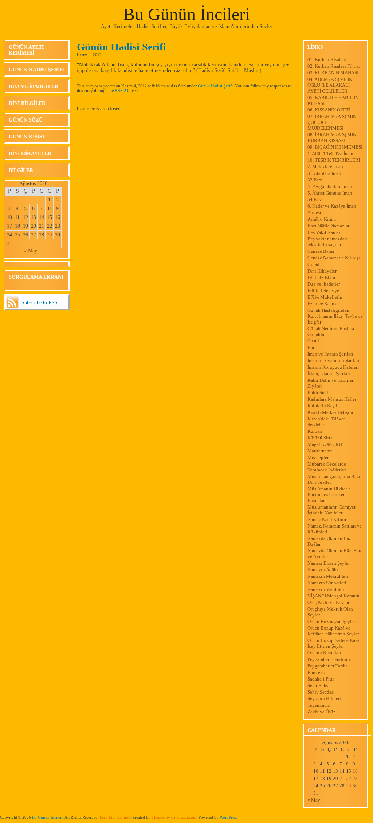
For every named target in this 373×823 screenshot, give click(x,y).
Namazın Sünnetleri (326, 582)
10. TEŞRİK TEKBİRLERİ (333, 160)
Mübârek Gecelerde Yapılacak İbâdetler (326, 467)
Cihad (313, 264)
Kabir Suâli (318, 392)
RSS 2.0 (122, 91)
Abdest (314, 212)
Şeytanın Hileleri (324, 698)
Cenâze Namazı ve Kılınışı (333, 257)
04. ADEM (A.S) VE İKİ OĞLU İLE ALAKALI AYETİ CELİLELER (330, 85)
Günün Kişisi (26, 137)
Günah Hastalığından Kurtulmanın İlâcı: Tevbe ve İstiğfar (335, 316)
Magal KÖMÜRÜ (324, 444)
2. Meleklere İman (325, 166)
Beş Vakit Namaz (324, 232)
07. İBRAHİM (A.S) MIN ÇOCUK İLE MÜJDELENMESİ (331, 122)
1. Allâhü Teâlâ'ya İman (330, 153)
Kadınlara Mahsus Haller (331, 399)
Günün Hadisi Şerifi (37, 69)
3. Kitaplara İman (324, 173)
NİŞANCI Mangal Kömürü (333, 596)
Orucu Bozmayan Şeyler (331, 621)
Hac (311, 347)
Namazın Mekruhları (327, 576)
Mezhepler (318, 457)
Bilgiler (21, 170)
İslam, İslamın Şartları (328, 373)
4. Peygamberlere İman (329, 186)
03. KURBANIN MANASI (332, 72)
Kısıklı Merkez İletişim (330, 412)
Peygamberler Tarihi (327, 666)
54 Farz (314, 199)
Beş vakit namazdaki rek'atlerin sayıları (328, 241)
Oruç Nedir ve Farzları (329, 602)
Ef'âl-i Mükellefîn (324, 297)
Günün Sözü (26, 120)
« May (30, 251)
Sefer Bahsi (318, 685)
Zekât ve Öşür (321, 711)
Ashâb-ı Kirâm (321, 219)
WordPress (228, 817)
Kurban (314, 431)
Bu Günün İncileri (186, 14)
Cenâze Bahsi (320, 251)
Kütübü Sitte (320, 437)
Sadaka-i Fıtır (320, 679)
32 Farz (314, 180)
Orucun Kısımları (324, 652)
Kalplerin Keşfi (322, 405)
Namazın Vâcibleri (325, 589)
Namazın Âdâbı (322, 569)
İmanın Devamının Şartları (333, 360)
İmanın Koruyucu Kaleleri (333, 367)
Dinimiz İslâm (321, 277)
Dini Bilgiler (27, 103)
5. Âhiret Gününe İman (329, 193)
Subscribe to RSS (39, 302)
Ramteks (316, 672)
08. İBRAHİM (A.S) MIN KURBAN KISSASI (331, 137)
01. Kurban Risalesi (326, 59)
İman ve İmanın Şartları (330, 354)
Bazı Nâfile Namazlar (328, 225)
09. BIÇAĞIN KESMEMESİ (334, 147)
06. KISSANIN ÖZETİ (328, 110)
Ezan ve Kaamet (323, 303)
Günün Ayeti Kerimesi (26, 50)
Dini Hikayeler (30, 153)
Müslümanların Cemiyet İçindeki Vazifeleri (331, 510)
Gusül (313, 341)
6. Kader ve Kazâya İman (331, 206)
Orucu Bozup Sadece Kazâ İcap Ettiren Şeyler (333, 643)
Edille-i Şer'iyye (323, 290)
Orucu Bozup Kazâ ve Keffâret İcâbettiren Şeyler (333, 630)
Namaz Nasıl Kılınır (326, 519)
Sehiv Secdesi (321, 692)
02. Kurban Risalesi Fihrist (333, 66)
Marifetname (320, 451)
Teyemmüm (318, 705)
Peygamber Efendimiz (329, 659)
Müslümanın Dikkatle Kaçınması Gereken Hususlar (329, 494)
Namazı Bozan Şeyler (328, 563)
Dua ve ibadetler (33, 86)
